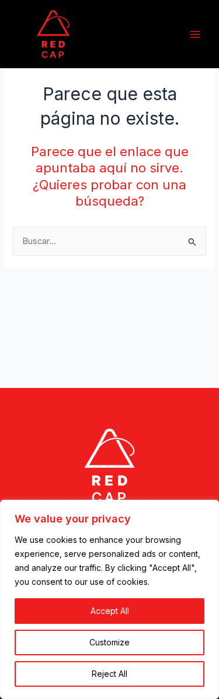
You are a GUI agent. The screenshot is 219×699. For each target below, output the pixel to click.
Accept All (110, 611)
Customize (109, 642)
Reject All (109, 674)
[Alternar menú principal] (195, 34)
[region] (109, 599)
